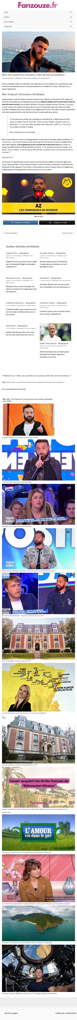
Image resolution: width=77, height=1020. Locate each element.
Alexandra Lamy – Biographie (19, 278)
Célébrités (8, 27)
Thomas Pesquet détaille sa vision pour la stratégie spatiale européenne (29, 993)
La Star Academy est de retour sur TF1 (16, 661)
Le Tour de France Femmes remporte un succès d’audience (24, 713)
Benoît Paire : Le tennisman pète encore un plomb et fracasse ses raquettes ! (35, 382)
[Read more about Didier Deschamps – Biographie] (55, 332)
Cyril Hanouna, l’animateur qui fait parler (17, 482)
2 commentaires (45, 280)
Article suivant (68, 233)
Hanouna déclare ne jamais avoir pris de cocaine (20, 438)
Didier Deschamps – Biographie (54, 343)
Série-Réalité (9, 22)
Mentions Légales (11, 1013)
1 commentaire (7, 78)
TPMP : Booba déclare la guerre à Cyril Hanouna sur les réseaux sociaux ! (29, 571)
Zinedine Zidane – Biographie (53, 253)
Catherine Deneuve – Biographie (20, 303)
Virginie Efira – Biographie (17, 253)
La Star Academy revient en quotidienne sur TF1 (19, 765)
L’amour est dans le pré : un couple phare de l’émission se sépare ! (27, 852)
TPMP (6, 12)
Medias (6, 17)
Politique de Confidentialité (66, 1013)
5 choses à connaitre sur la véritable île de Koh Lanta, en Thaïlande (27, 943)
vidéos (4, 164)
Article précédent (9, 233)
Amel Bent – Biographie (50, 278)
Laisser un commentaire (14, 256)
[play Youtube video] (38, 193)
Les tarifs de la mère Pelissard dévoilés (16, 526)
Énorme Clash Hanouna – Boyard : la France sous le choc (23, 616)
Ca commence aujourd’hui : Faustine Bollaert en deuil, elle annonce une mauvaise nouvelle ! (36, 904)
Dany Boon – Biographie (16, 326)
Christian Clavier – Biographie (53, 303)
